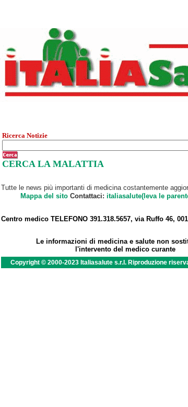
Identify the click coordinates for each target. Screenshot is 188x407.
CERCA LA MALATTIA (53, 164)
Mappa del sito (44, 196)
